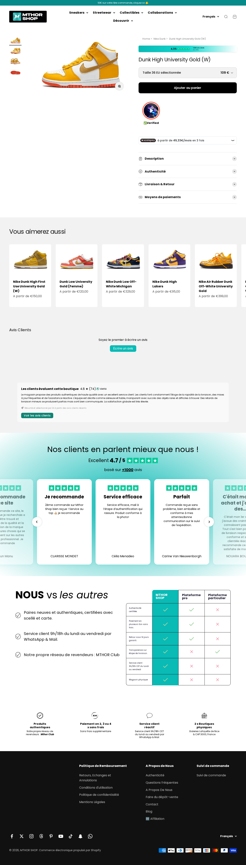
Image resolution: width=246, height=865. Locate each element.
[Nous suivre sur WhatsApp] (90, 836)
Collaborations (160, 12)
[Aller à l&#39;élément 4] (15, 72)
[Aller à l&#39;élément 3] (15, 62)
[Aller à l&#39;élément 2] (15, 51)
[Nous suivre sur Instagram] (31, 836)
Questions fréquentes (162, 782)
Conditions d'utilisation (96, 787)
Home (146, 39)
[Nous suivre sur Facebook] (11, 836)
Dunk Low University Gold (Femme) (76, 284)
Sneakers (76, 12)
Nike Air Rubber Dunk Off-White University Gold (216, 286)
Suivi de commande (211, 775)
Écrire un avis (123, 348)
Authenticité (155, 775)
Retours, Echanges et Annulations (95, 777)
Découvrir (121, 20)
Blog (149, 811)
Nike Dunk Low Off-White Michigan (121, 284)
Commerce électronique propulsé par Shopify (70, 850)
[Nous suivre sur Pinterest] (51, 836)
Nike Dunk (160, 39)
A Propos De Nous (159, 790)
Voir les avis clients (37, 415)
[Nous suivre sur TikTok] (70, 836)
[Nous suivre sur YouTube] (60, 836)
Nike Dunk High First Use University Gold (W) (29, 286)
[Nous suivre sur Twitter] (21, 836)
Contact (152, 804)
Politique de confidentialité (99, 794)
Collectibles (129, 12)
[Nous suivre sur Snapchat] (80, 836)
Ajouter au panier (187, 88)
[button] (37, 522)
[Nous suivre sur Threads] (41, 836)
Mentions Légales (92, 802)
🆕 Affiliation (155, 819)
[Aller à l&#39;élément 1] (15, 41)
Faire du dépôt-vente (162, 797)
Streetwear (102, 12)
